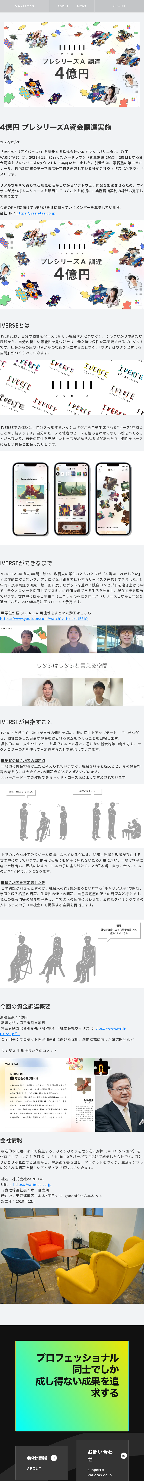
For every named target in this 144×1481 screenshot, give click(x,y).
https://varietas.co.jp (32, 1184)
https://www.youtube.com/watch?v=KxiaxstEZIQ (44, 618)
